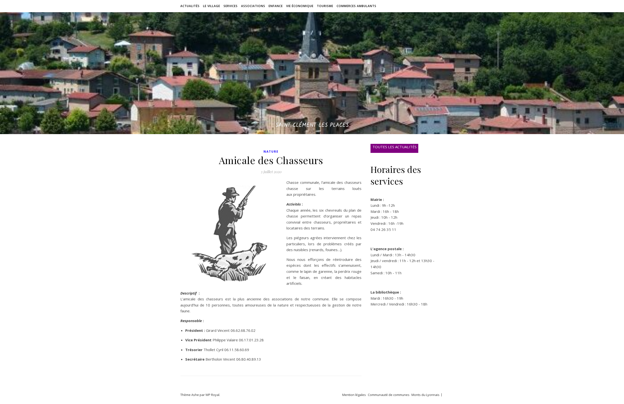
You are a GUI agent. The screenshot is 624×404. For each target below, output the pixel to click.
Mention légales (354, 395)
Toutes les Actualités (394, 146)
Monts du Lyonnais (425, 395)
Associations (253, 6)
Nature (271, 151)
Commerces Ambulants (356, 6)
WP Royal (212, 395)
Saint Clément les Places (312, 125)
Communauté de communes (389, 395)
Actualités (190, 6)
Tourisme (325, 6)
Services (231, 6)
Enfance (276, 6)
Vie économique (299, 6)
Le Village (211, 6)
